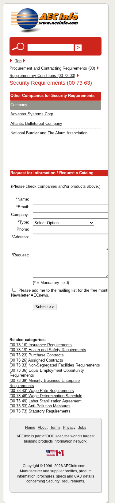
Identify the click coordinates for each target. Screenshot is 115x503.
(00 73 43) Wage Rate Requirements (42, 390)
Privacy (69, 427)
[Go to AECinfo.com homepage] (44, 32)
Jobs (82, 427)
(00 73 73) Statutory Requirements (40, 411)
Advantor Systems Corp (31, 114)
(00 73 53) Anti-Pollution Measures (40, 406)
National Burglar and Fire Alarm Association (48, 133)
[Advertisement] (62, 155)
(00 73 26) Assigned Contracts (36, 360)
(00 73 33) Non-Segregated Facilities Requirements (55, 365)
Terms (55, 427)
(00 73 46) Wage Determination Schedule (46, 396)
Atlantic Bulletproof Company (36, 123)
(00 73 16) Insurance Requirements (41, 345)
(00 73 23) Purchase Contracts (37, 355)
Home (30, 427)
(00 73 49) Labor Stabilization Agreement (46, 401)
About (43, 427)
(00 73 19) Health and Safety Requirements (48, 349)
